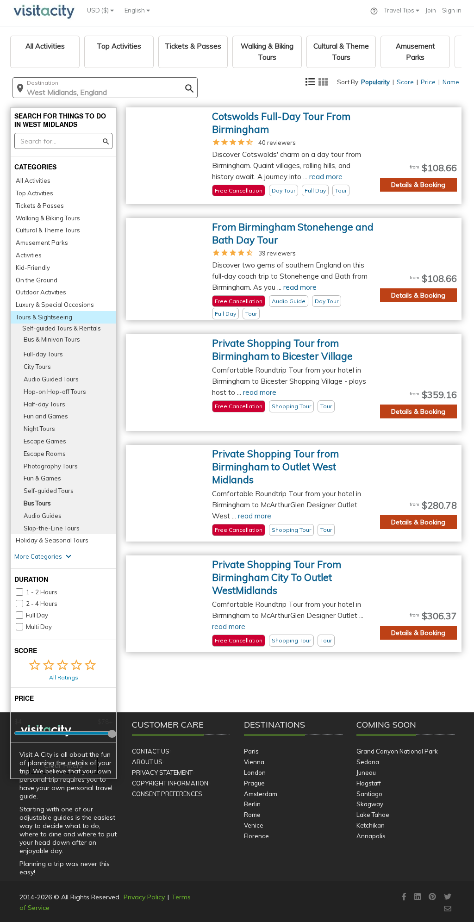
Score (405, 82)
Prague (254, 783)
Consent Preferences (167, 793)
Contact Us (150, 751)
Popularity (375, 82)
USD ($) (98, 10)
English (135, 10)
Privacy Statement (162, 772)
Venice (253, 825)
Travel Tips (400, 10)
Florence (256, 836)
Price (428, 82)
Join (430, 10)
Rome (252, 814)
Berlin (252, 804)
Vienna (254, 762)
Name (451, 82)
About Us (147, 762)
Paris (251, 751)
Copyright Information (170, 783)
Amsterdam (260, 793)
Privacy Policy (144, 897)
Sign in (452, 10)
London (255, 772)
